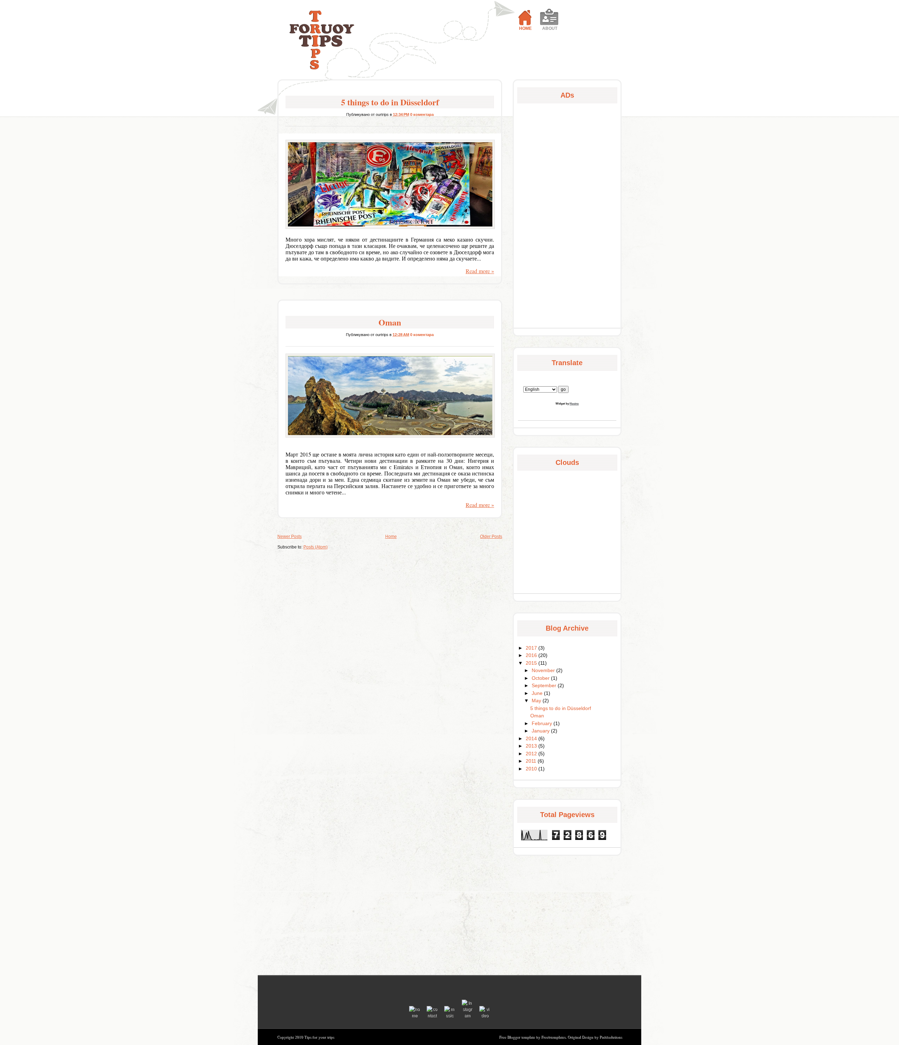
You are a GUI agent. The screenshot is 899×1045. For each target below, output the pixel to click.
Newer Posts (289, 536)
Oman (390, 322)
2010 (532, 768)
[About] (549, 14)
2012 (532, 753)
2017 (532, 648)
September (545, 685)
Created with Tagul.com (567, 480)
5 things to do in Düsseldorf (390, 102)
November (544, 670)
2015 (532, 663)
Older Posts (491, 536)
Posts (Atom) (315, 547)
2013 (532, 746)
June (538, 693)
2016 (532, 655)
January (541, 731)
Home (391, 536)
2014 (532, 738)
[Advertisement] (567, 215)
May (537, 700)
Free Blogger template (517, 1036)
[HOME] (525, 14)
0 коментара (422, 114)
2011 (532, 761)
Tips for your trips (320, 41)
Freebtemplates (553, 1036)
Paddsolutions (610, 1036)
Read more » (480, 271)
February (542, 723)
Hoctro (574, 403)
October (541, 678)
